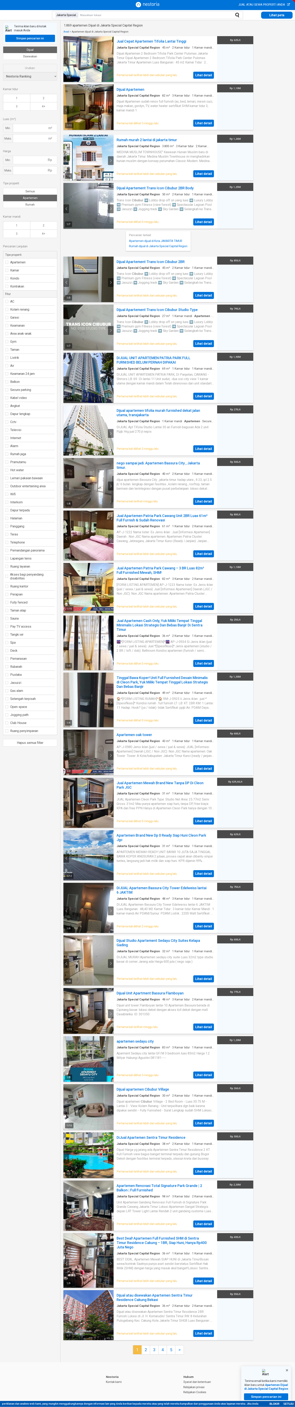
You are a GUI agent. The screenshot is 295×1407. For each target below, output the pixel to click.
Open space (18, 707)
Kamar (14, 270)
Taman (14, 350)
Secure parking (20, 390)
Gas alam (16, 691)
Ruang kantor (19, 586)
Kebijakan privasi (193, 1387)
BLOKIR (274, 1403)
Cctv (13, 422)
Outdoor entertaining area (28, 486)
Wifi (13, 494)
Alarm (14, 446)
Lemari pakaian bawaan (26, 478)
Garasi (14, 317)
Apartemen (30, 198)
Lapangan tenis (21, 558)
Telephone (17, 542)
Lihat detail (203, 75)
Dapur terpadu (20, 510)
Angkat (15, 406)
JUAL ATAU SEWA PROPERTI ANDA (262, 4)
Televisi (15, 430)
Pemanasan (18, 659)
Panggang (17, 526)
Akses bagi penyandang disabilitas (27, 576)
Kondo (14, 278)
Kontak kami (114, 1382)
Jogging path (19, 715)
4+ (43, 106)
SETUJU (288, 1403)
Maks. (8, 138)
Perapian (16, 594)
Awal (66, 31)
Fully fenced (18, 602)
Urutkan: (30, 68)
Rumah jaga (18, 454)
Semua (30, 191)
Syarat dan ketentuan (197, 1382)
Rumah (30, 204)
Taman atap (18, 610)
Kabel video (18, 398)
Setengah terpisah (23, 699)
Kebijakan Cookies (194, 1392)
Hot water (17, 470)
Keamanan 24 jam (22, 374)
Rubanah (16, 667)
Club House (18, 723)
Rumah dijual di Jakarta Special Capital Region (158, 246)
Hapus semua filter (30, 743)
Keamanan (17, 325)
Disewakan (30, 56)
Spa (13, 642)
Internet (15, 438)
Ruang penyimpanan (24, 731)
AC (12, 301)
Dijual (30, 49)
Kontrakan (17, 286)
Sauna (14, 618)
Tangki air (16, 634)
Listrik (14, 358)
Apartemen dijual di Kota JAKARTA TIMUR (155, 241)
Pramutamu (18, 462)
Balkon (15, 382)
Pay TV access (20, 626)
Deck (13, 651)
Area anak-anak (21, 333)
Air (12, 366)
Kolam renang (19, 309)
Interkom (16, 502)
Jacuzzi (15, 683)
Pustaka (16, 675)
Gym (13, 342)
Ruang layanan (20, 566)
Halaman (16, 518)
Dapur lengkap (20, 414)
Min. (8, 128)
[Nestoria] (147, 6)
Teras (14, 534)
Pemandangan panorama (27, 550)
